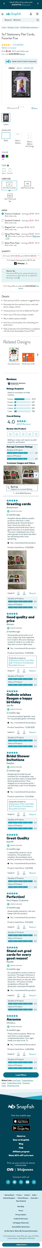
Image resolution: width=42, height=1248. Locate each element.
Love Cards (16, 1080)
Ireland (27, 1195)
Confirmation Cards (14, 1083)
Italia (34, 1195)
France (19, 1195)
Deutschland (9, 1195)
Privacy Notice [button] (21, 1215)
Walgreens (36, 236)
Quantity (6, 251)
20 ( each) (20, 256)
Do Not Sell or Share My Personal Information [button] (21, 1231)
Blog (21, 1143)
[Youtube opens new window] (28, 1181)
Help (21, 1147)
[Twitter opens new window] (35, 1181)
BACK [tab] (19, 68)
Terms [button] (21, 1211)
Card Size (6, 179)
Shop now (27, 4)
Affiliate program (21, 1151)
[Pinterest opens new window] (22, 1181)
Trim (4, 165)
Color (5, 152)
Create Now (21, 1245)
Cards (4, 27)
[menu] (34, 108)
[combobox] (21, 20)
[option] (6, 119)
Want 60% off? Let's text (21, 1155)
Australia (34, 1198)
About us (21, 1136)
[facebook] (9, 1181)
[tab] (23, 107)
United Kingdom (9, 1198)
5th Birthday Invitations (28, 27)
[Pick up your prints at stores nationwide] (10, 1169)
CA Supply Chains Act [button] (21, 1223)
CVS (7, 238)
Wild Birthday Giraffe (28, 364)
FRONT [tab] (12, 68)
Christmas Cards (13, 1085)
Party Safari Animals (14, 364)
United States (23, 1198)
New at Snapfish (21, 1140)
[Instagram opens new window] (15, 1181)
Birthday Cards (13, 27)
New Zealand (21, 1201)
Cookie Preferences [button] (21, 1219)
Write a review (9, 47)
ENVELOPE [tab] (28, 68)
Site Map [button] (20, 1206)
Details (22, 54)
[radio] (3, 156)
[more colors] (3, 160)
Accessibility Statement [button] (21, 1227)
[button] (2, 13)
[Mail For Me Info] (18, 277)
